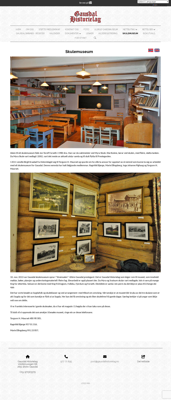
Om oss (30, 29)
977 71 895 (66, 361)
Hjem (18, 29)
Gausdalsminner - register (30, 33)
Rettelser (148, 30)
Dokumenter (73, 34)
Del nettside (143, 361)
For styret (81, 38)
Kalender (55, 33)
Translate (162, 5)
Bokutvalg (149, 33)
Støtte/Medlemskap (49, 29)
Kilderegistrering (108, 33)
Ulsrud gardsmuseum (106, 29)
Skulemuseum (130, 33)
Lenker (90, 33)
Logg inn (85, 383)
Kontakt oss (71, 29)
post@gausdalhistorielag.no (105, 361)
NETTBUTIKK (130, 30)
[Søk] (95, 38)
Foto (86, 29)
